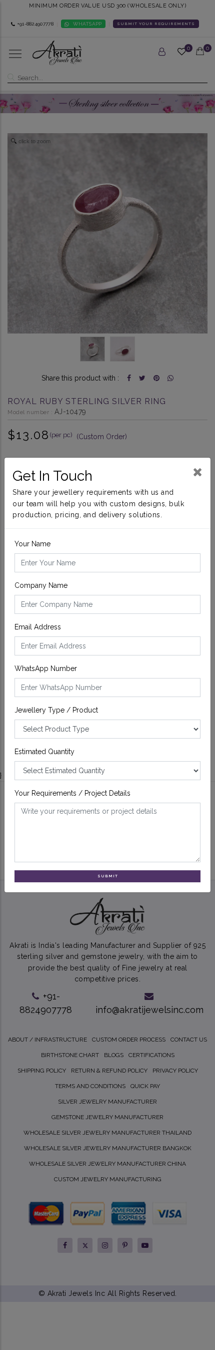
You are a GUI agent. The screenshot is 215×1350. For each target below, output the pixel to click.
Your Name (32, 544)
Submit (108, 875)
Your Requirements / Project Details (72, 793)
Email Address (37, 627)
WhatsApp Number (45, 668)
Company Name (41, 585)
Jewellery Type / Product (56, 710)
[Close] (197, 472)
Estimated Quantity (44, 752)
